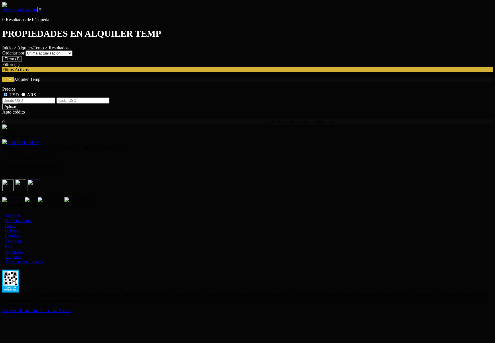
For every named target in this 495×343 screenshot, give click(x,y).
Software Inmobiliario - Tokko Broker (36, 310)
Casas (10, 225)
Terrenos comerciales (24, 261)
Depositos (14, 251)
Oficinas (12, 230)
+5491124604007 (23, 142)
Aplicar (10, 106)
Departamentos (18, 220)
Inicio (7, 47)
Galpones (13, 256)
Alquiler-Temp (30, 47)
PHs (9, 246)
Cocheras (13, 241)
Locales (12, 235)
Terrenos (13, 215)
